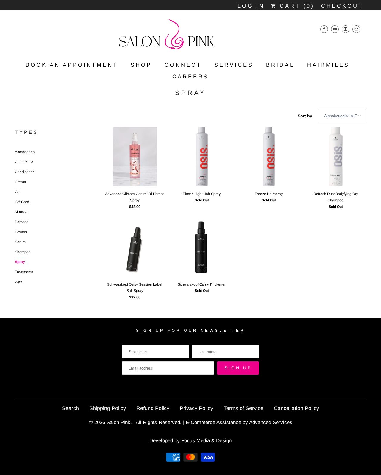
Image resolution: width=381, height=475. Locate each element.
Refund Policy (152, 408)
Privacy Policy (196, 408)
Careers (190, 77)
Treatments (24, 272)
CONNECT (183, 65)
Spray (190, 92)
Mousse (21, 212)
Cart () (295, 6)
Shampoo (23, 252)
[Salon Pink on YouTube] (335, 29)
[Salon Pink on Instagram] (345, 29)
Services (233, 65)
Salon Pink (118, 422)
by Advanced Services (267, 422)
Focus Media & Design (206, 440)
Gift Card (22, 202)
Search (70, 408)
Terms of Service (243, 408)
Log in (251, 6)
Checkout (342, 6)
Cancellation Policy (296, 408)
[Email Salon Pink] (356, 29)
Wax (18, 282)
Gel (18, 192)
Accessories (25, 152)
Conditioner (24, 172)
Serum (20, 242)
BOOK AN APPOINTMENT (72, 65)
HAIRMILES (328, 65)
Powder (21, 232)
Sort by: (306, 115)
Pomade (22, 222)
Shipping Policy (107, 408)
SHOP (141, 65)
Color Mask (24, 162)
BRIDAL (280, 65)
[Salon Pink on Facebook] (324, 29)
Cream (20, 182)
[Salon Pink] (190, 36)
